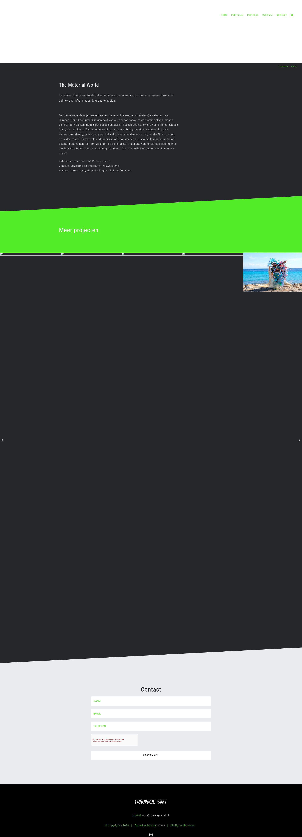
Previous (284, 66)
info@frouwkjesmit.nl (155, 815)
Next (293, 66)
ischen (161, 825)
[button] (292, 15)
